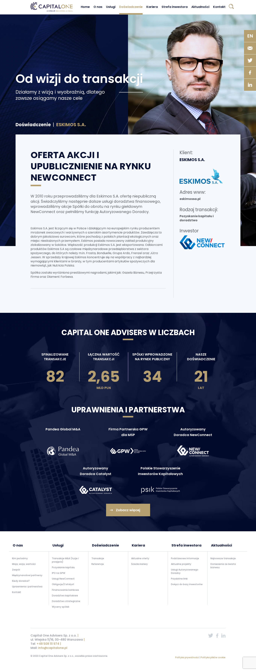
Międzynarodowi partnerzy (27, 575)
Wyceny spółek (60, 606)
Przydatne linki (179, 578)
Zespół (16, 569)
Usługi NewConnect (63, 578)
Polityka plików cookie (213, 657)
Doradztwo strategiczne (66, 601)
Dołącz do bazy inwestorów (187, 584)
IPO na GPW (58, 573)
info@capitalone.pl (52, 648)
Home (85, 7)
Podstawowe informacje (185, 558)
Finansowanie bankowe (65, 589)
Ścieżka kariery (139, 564)
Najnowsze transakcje (223, 558)
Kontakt (219, 7)
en (250, 36)
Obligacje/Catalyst (63, 584)
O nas (98, 7)
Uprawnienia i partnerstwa (27, 586)
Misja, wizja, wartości (24, 564)
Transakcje (97, 558)
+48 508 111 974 (48, 644)
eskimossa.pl (190, 199)
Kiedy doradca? (21, 580)
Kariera (152, 7)
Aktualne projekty (181, 564)
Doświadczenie (131, 7)
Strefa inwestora (175, 7)
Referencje (97, 564)
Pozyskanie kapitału (63, 567)
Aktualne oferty (140, 558)
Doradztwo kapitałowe (65, 595)
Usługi (110, 7)
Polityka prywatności (187, 657)
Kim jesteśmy (20, 558)
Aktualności (200, 7)
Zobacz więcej (128, 510)
